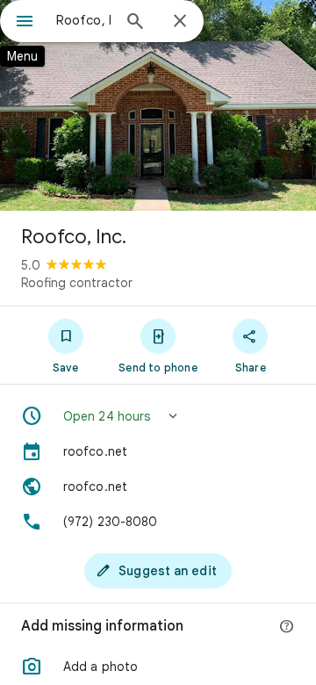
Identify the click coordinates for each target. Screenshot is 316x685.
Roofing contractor (77, 283)
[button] (158, 416)
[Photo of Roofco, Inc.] (158, 105)
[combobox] (83, 20)
